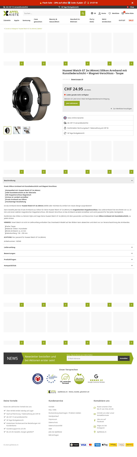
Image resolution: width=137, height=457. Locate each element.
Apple (16, 20)
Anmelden (124, 358)
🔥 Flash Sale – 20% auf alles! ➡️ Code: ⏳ (68, 2)
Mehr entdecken (106, 20)
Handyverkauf (54, 416)
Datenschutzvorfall (55, 426)
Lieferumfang (9, 247)
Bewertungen (9, 253)
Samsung (26, 20)
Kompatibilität (10, 265)
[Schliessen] (132, 3)
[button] (5, 96)
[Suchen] (82, 13)
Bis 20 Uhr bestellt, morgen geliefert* (20, 432)
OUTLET (122, 20)
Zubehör (7, 20)
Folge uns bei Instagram (102, 427)
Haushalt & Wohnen (75, 20)
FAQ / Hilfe (52, 410)
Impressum (53, 419)
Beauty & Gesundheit (54, 20)
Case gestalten (38, 20)
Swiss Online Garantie (75, 118)
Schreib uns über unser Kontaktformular (105, 414)
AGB (50, 429)
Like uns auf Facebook (101, 420)
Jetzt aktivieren (72, 103)
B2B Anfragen (54, 435)
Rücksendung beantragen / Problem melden (65, 413)
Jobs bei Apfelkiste (55, 432)
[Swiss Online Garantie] (37, 378)
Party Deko (92, 20)
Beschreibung (9, 180)
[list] (69, 49)
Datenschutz (53, 422)
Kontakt (51, 407)
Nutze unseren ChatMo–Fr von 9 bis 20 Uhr (105, 408)
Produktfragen (10, 259)
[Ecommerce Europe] (51, 378)
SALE (131, 20)
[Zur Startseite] (11, 13)
